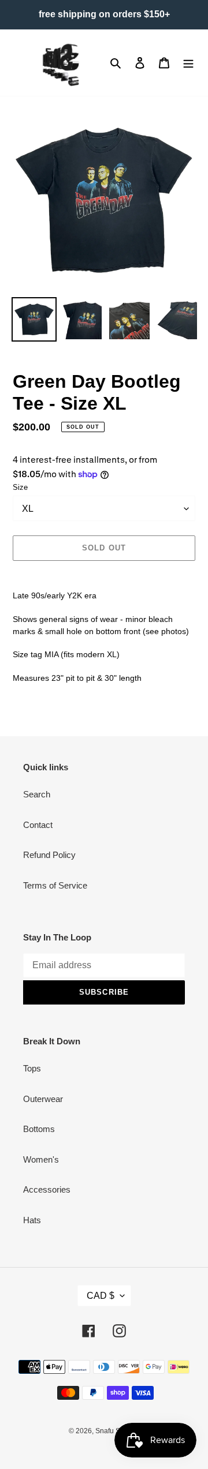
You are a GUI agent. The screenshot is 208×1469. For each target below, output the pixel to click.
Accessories (46, 1189)
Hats (32, 1220)
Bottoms (39, 1129)
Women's (41, 1159)
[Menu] (188, 62)
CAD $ (100, 1296)
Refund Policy (49, 855)
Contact (38, 825)
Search (36, 794)
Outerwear (43, 1099)
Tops (32, 1068)
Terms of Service (55, 885)
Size (20, 487)
